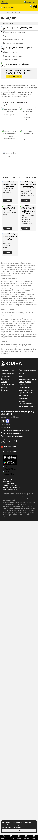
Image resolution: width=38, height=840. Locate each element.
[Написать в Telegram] (3, 421)
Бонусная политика (26, 390)
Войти (34, 838)
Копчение (4, 387)
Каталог (11, 838)
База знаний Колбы (26, 404)
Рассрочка (22, 384)
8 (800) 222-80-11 (15, 73)
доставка (28, 382)
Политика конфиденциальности (12, 436)
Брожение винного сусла (10, 214)
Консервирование (7, 384)
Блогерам (22, 401)
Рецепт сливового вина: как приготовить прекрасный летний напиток (27, 219)
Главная (3, 838)
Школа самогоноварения (28, 379)
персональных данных (27, 510)
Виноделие (5, 379)
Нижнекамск (30, 2)
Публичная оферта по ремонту (11, 433)
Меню (4, 2)
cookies (15, 822)
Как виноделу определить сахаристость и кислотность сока (27, 192)
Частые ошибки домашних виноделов (8, 190)
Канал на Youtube (11, 447)
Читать (7, 200)
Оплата (21, 382)
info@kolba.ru (5, 427)
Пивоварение (5, 376)
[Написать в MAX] (7, 421)
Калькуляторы (24, 398)
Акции (21, 376)
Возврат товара (24, 387)
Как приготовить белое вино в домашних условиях (9, 245)
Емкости (4, 382)
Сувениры (4, 390)
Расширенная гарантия (27, 406)
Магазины (19, 838)
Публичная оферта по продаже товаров (15, 430)
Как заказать (23, 395)
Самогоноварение (7, 373)
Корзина (26, 838)
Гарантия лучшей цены (27, 393)
